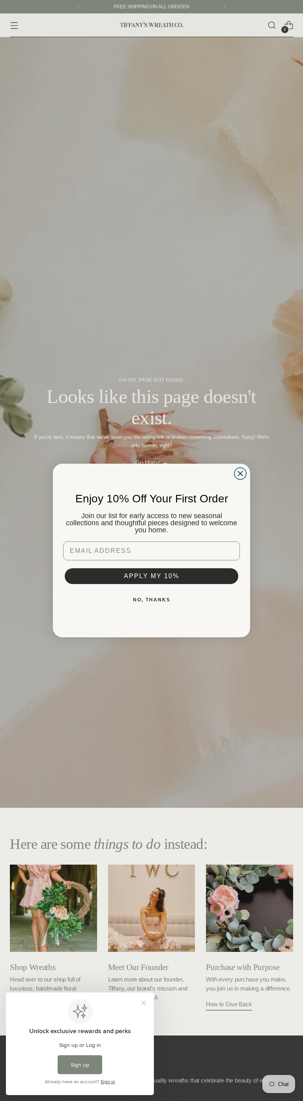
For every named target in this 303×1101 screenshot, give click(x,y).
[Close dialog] (240, 473)
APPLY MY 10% (151, 576)
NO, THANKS (151, 600)
